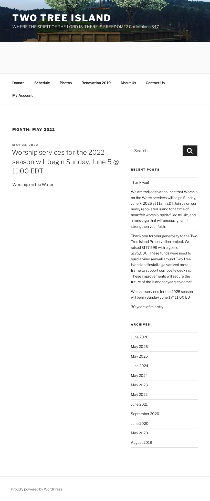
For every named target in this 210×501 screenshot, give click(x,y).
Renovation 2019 (96, 83)
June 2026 (139, 337)
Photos (66, 83)
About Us (128, 83)
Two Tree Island (61, 18)
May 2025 (139, 356)
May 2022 (139, 394)
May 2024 (139, 375)
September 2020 (145, 413)
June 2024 (139, 366)
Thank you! (140, 182)
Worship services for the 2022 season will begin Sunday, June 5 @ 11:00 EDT (65, 161)
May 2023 (139, 385)
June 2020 (140, 423)
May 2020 (139, 433)
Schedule (42, 83)
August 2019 (141, 442)
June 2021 (139, 404)
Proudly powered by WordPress (36, 489)
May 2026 (139, 346)
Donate (18, 83)
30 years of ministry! (147, 306)
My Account (22, 95)
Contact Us (155, 83)
